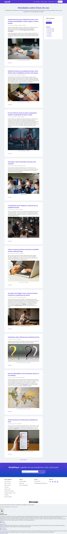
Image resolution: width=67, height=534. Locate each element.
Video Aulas (21, 483)
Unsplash (28, 60)
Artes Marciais (50, 28)
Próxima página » (23, 459)
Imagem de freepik (24, 194)
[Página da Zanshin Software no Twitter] (55, 481)
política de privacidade (12, 506)
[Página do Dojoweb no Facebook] (50, 481)
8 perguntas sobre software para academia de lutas (23, 337)
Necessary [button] (2, 521)
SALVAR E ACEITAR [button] (4, 533)
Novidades (6, 494)
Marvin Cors (23, 238)
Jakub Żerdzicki (22, 60)
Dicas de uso (49, 31)
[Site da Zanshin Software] (33, 502)
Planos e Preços (44, 1)
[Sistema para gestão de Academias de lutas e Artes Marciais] (7, 2)
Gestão (48, 32)
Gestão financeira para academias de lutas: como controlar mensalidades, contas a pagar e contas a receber (23, 21)
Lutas (48, 34)
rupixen (23, 282)
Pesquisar (49, 22)
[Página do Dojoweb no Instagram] (53, 481)
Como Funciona (36, 1)
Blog (56, 1)
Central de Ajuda (22, 481)
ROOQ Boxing (23, 150)
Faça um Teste (51, 1)
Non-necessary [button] (3, 527)
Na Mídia (49, 36)
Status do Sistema (8, 496)
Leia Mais (10, 62)
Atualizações (49, 29)
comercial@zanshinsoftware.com (40, 483)
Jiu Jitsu (48, 33)
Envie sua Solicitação (23, 485)
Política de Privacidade (9, 491)
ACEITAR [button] (1, 508)
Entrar (60, 1)
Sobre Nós (6, 487)
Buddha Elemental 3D (22, 362)
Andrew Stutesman (23, 408)
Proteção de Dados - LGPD (9, 492)
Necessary (3, 522)
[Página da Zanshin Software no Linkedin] (58, 481)
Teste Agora (41, 471)
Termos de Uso (7, 489)
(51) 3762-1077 (37, 481)
